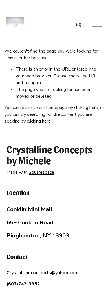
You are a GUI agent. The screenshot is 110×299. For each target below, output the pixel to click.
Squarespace (41, 172)
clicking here (86, 107)
